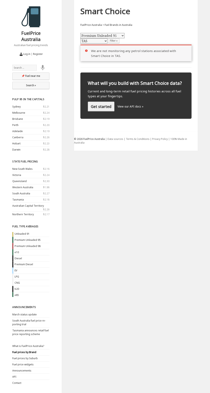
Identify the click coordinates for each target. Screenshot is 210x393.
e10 (17, 252)
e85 (17, 295)
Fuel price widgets (23, 364)
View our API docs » (130, 106)
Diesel (18, 258)
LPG (17, 276)
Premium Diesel (24, 264)
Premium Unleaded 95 (28, 240)
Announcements (24, 307)
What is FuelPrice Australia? (28, 346)
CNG (17, 282)
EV (16, 270)
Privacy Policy (160, 139)
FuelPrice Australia (31, 36)
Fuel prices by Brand (24, 352)
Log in (26, 54)
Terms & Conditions (138, 139)
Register (38, 54)
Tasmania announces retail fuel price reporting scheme (30, 332)
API (14, 376)
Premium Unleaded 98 (28, 246)
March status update (24, 314)
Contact (16, 383)
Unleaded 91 (22, 234)
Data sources (115, 139)
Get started (101, 106)
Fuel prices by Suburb (25, 358)
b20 (17, 289)
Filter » (114, 40)
